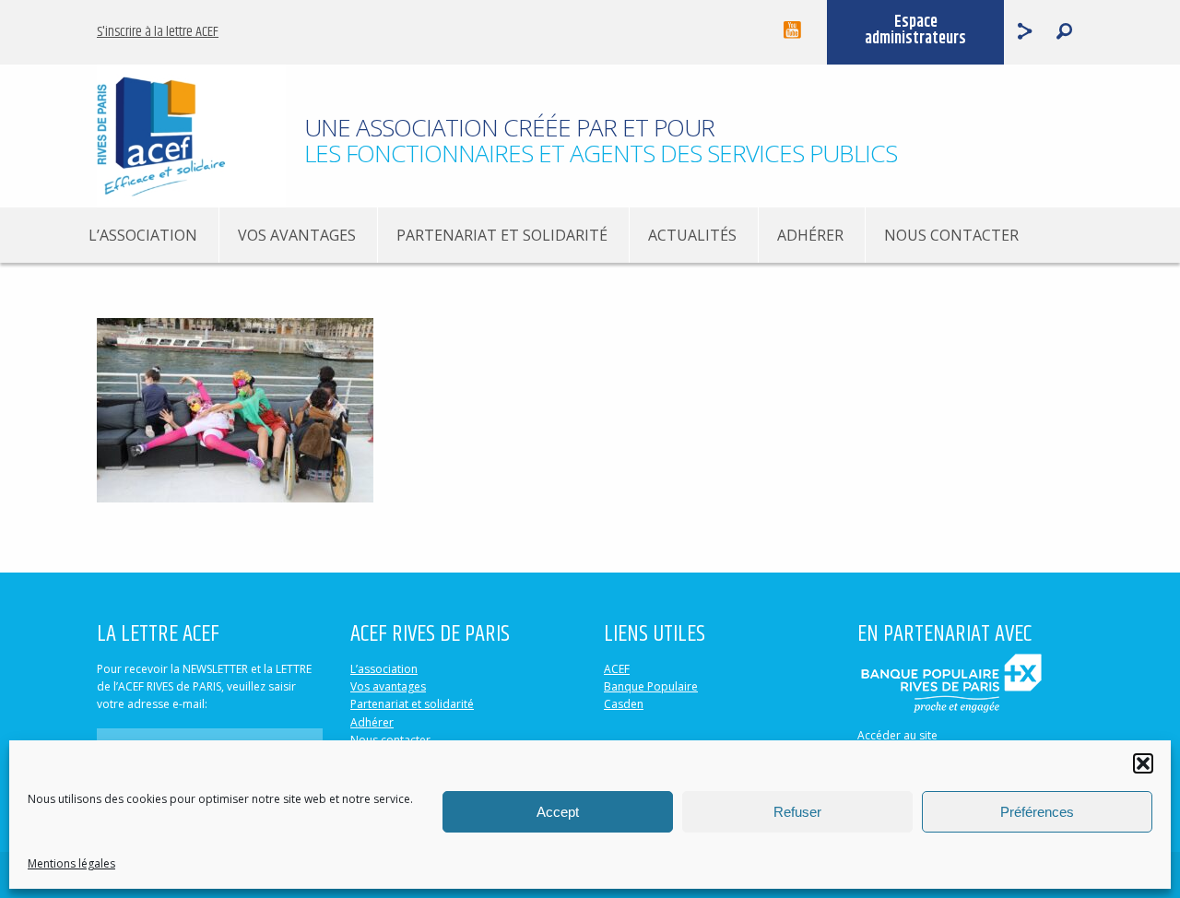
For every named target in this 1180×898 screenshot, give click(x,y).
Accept (558, 812)
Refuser (797, 812)
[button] (1143, 763)
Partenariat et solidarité (502, 235)
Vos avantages (297, 235)
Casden (623, 704)
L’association (142, 235)
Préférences (1037, 812)
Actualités (692, 235)
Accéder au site (897, 735)
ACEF (617, 669)
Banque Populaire (651, 686)
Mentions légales (71, 863)
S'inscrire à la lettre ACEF (157, 31)
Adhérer (810, 235)
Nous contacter (951, 235)
